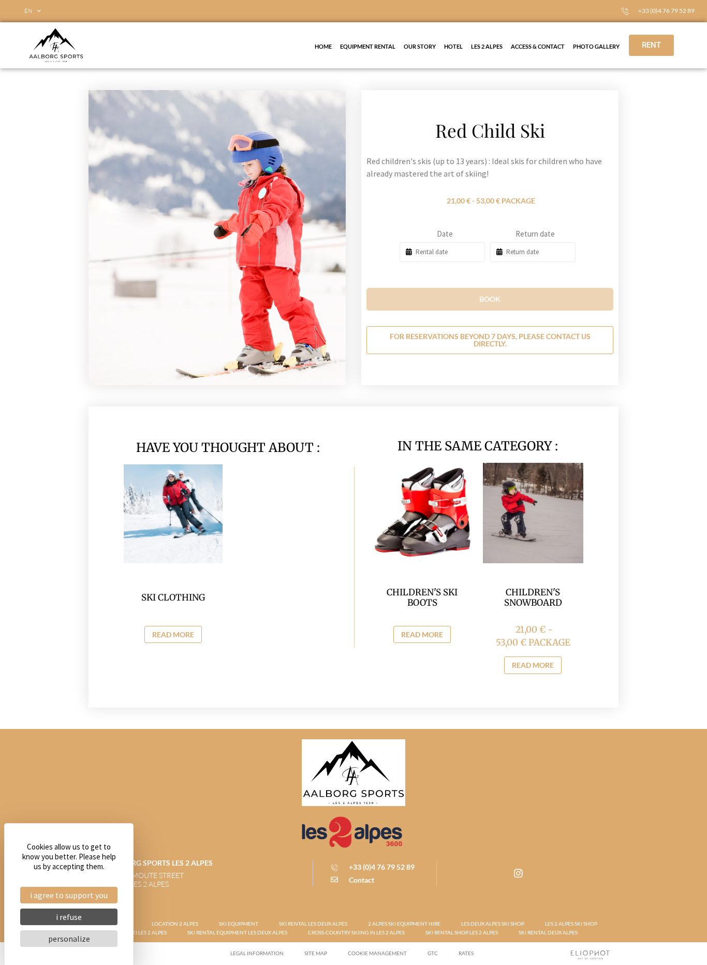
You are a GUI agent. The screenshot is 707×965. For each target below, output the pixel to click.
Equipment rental (367, 46)
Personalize (69, 938)
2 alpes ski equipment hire (404, 923)
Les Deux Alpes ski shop (492, 923)
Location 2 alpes (175, 923)
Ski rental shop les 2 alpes (461, 932)
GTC (433, 953)
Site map (315, 953)
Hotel (453, 46)
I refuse (69, 917)
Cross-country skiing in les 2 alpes (356, 932)
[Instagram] (518, 873)
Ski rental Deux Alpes (548, 932)
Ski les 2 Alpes (148, 932)
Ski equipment (238, 923)
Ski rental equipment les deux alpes (237, 932)
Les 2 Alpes (487, 46)
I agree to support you (69, 895)
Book (489, 299)
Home (323, 46)
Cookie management (377, 953)
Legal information (257, 953)
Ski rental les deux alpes (313, 923)
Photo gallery (596, 46)
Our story (420, 46)
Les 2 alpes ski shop (571, 923)
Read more (173, 634)
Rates (466, 953)
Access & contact (538, 46)
